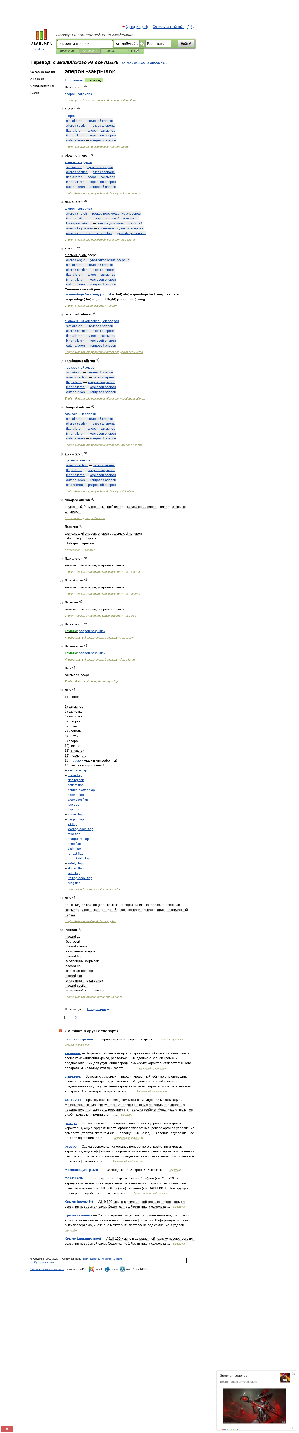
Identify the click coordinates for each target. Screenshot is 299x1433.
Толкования (67, 50)
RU (189, 26)
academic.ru (41, 49)
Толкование (74, 80)
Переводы (90, 50)
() (88, 294)
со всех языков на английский (144, 63)
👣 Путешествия (44, 1262)
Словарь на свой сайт (168, 26)
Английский (37, 78)
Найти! (186, 43)
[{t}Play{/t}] (85, 86)
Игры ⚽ (133, 50)
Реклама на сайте (111, 1258)
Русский (35, 92)
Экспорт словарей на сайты (47, 1269)
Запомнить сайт (137, 26)
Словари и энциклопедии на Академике (95, 35)
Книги (111, 50)
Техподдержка (91, 1258)
